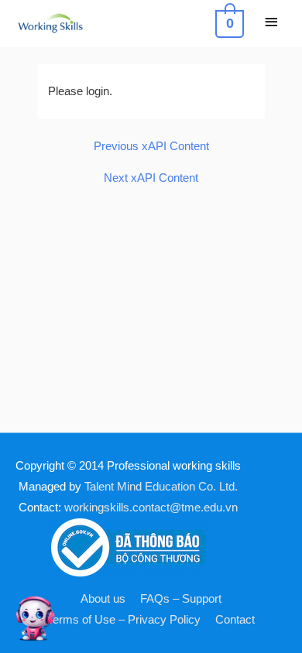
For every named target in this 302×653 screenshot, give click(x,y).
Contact (235, 620)
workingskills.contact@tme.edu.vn (151, 507)
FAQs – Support (180, 599)
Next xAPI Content (151, 178)
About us (103, 599)
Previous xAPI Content (151, 146)
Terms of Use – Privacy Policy (124, 620)
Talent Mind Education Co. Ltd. (161, 486)
